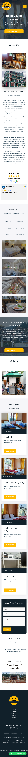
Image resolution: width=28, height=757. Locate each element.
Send (7, 629)
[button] (4, 383)
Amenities (14, 711)
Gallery (13, 713)
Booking (13, 717)
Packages (13, 715)
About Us (13, 709)
